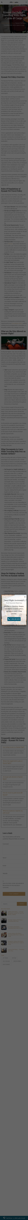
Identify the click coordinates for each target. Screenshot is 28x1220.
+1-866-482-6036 (15, 619)
